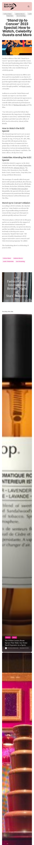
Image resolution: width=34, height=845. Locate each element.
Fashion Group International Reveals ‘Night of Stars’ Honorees (17, 287)
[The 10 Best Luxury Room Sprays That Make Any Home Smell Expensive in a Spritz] (17, 483)
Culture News (7, 14)
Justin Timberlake (25, 165)
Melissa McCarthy (20, 105)
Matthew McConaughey (20, 189)
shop (14, 637)
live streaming (21, 16)
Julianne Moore (19, 14)
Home (8, 637)
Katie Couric (26, 86)
